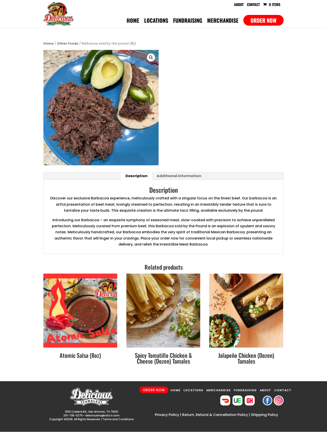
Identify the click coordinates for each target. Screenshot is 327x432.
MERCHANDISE (218, 390)
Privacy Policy (167, 414)
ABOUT (265, 390)
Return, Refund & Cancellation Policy (215, 414)
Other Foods (67, 43)
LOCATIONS (193, 390)
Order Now (263, 20)
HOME (175, 390)
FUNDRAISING (245, 390)
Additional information (179, 175)
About (239, 5)
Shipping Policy (264, 414)
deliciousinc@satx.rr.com (102, 415)
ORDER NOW (154, 390)
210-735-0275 (73, 415)
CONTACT (282, 390)
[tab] (137, 176)
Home (133, 21)
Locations (156, 21)
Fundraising (187, 21)
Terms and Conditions (118, 419)
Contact (253, 5)
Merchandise (222, 21)
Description (136, 175)
